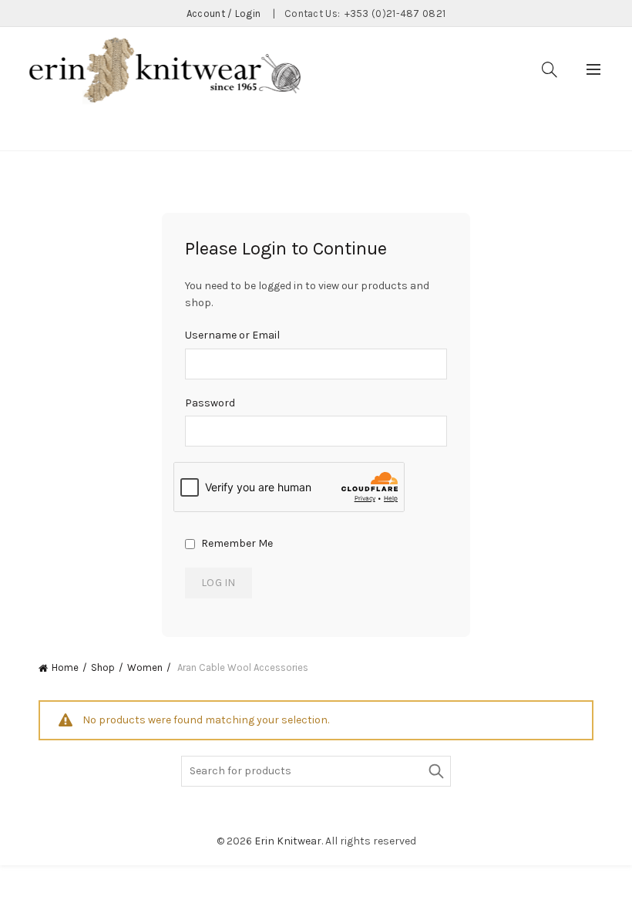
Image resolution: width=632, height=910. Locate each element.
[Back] (58, 130)
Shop (103, 667)
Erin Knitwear (287, 841)
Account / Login (224, 13)
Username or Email (232, 335)
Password (210, 403)
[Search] (549, 69)
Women (145, 667)
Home (65, 667)
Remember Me (236, 543)
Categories (123, 132)
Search (435, 771)
